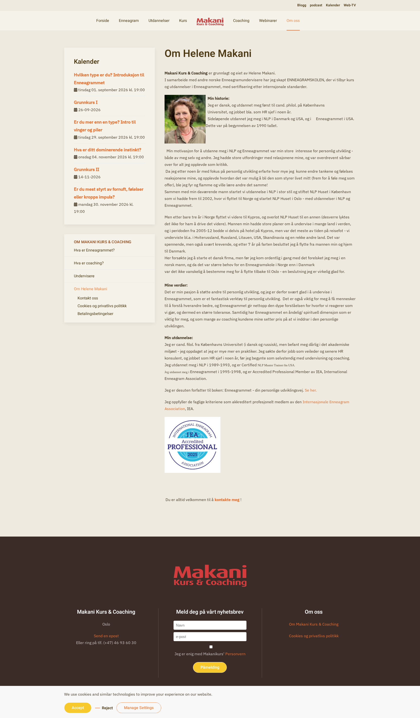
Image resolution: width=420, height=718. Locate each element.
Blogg (301, 5)
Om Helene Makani (90, 289)
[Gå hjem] (210, 20)
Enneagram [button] (129, 21)
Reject (107, 708)
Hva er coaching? (89, 263)
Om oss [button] (293, 21)
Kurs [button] (183, 21)
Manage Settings (139, 708)
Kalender (333, 5)
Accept (78, 708)
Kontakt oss (88, 298)
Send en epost (106, 635)
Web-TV (350, 5)
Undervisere (84, 276)
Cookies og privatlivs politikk (102, 306)
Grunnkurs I (85, 102)
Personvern (235, 653)
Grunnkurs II (86, 169)
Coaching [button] (241, 21)
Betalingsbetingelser (95, 314)
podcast (316, 5)
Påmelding (210, 667)
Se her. (311, 390)
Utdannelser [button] (159, 21)
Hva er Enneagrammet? (94, 250)
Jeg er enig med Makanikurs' (210, 653)
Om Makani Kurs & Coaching (313, 624)
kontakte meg (227, 499)
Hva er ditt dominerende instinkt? (107, 150)
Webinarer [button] (268, 21)
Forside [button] (102, 21)
